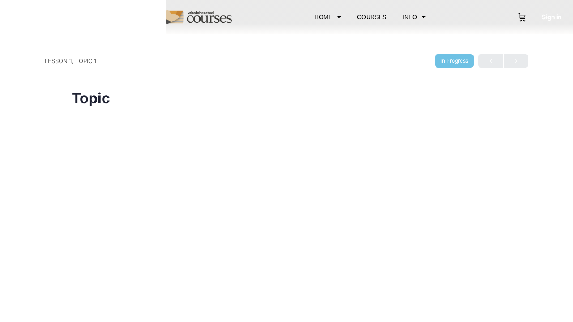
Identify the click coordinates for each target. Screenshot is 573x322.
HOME (323, 17)
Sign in (552, 17)
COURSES (371, 17)
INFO (409, 17)
